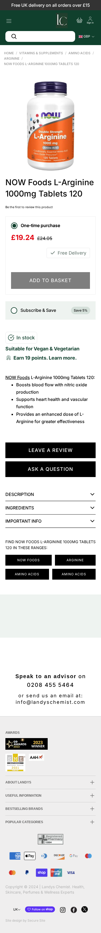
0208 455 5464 (50, 685)
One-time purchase (40, 225)
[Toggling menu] (8, 19)
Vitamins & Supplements (41, 53)
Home (9, 53)
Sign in (90, 22)
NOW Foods (17, 377)
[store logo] (61, 19)
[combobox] (40, 36)
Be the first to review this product (29, 207)
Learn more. (63, 358)
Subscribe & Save (54, 310)
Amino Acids (79, 53)
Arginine (11, 58)
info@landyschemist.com (50, 702)
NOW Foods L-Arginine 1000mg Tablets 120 (41, 64)
